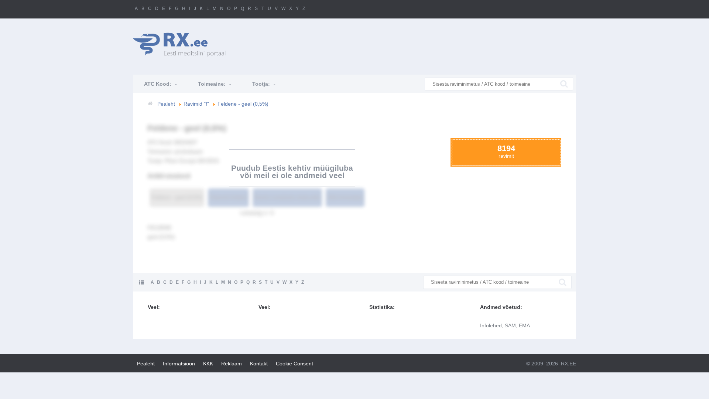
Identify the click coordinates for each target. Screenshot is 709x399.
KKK (208, 363)
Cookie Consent (294, 363)
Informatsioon (179, 363)
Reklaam (231, 363)
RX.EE (568, 363)
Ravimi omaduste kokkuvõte (287, 197)
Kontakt (259, 363)
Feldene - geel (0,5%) (176, 197)
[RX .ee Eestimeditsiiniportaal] (183, 44)
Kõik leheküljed (345, 197)
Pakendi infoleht (228, 197)
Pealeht (146, 363)
